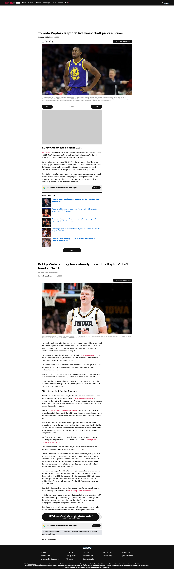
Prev (47, 107)
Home (44, 539)
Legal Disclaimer (127, 556)
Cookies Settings (89, 559)
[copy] (53, 41)
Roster (54, 3)
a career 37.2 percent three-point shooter (62, 410)
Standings (46, 3)
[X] (162, 2)
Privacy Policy (71, 556)
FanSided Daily (126, 552)
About (43, 552)
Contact (86, 552)
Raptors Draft (52, 539)
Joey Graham (47, 152)
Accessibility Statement (50, 559)
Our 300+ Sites (108, 552)
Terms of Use (88, 556)
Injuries (60, 3)
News (24, 3)
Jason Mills (44, 37)
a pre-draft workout (88, 355)
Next (96, 107)
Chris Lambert (46, 276)
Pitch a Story (46, 556)
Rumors (30, 3)
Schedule (38, 3)
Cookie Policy (107, 556)
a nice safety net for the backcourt (80, 491)
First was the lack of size (84, 398)
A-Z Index (69, 559)
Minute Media (32, 564)
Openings (69, 552)
